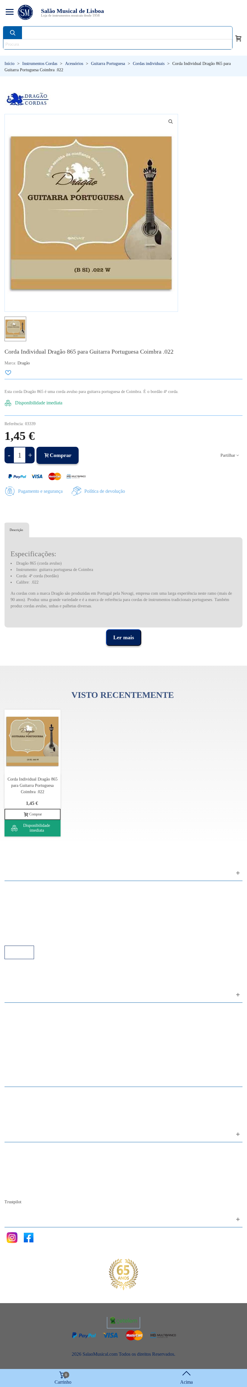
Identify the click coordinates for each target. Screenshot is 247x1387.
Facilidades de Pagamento (35, 929)
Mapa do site (23, 1158)
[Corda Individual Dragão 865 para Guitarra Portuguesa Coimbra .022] (170, 121)
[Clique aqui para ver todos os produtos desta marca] (28, 99)
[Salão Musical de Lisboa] (25, 12)
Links (16, 896)
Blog (15, 1190)
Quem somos (23, 1166)
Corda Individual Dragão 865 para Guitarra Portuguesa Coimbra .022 (33, 785)
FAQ (15, 888)
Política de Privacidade (32, 904)
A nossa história (26, 1174)
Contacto (19, 1149)
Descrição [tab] (16, 530)
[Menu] (8, 12)
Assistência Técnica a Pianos (38, 937)
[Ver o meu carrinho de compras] (238, 38)
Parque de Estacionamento (36, 921)
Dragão (23, 363)
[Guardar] (8, 372)
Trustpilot (13, 1202)
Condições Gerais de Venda (37, 913)
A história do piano (29, 1182)
